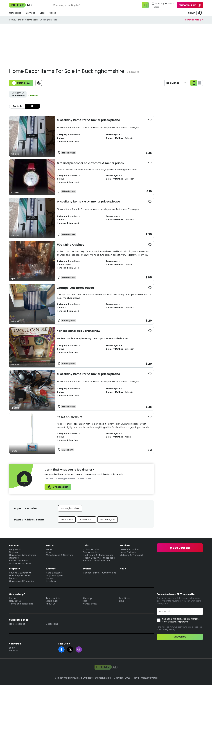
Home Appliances (18, 560)
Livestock (51, 581)
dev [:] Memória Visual (145, 677)
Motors (50, 545)
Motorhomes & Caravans (59, 555)
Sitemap (87, 598)
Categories (15, 12)
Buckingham (86, 519)
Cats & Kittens (54, 572)
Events (87, 568)
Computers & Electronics (22, 555)
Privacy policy (90, 603)
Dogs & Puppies (54, 575)
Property (14, 568)
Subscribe (180, 636)
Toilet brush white (69, 417)
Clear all (33, 95)
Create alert (60, 487)
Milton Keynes (107, 519)
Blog (42, 12)
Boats (49, 549)
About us (50, 603)
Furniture (14, 557)
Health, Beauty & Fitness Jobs (99, 557)
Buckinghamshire (70, 508)
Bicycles (13, 552)
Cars (48, 552)
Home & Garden (128, 552)
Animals (51, 568)
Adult (123, 568)
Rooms (13, 578)
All (32, 106)
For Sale (20, 19)
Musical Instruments (20, 563)
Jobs (86, 545)
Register (13, 650)
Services (30, 12)
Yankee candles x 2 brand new (78, 331)
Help (85, 600)
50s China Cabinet (70, 245)
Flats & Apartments (19, 575)
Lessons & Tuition (129, 549)
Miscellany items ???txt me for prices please (88, 120)
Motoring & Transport (131, 555)
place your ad (187, 5)
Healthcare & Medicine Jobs (98, 555)
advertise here (192, 19)
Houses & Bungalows (20, 572)
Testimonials (53, 598)
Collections (52, 623)
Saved (53, 12)
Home (12, 19)
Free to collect (17, 623)
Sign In (191, 12)
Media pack (52, 600)
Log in (12, 647)
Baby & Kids (15, 549)
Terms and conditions (21, 603)
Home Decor (32, 19)
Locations (124, 598)
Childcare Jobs (91, 549)
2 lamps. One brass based (75, 288)
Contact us (15, 600)
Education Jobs (91, 552)
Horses (49, 578)
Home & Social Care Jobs (96, 560)
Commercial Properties (21, 581)
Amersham (67, 519)
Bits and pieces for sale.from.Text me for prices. (90, 163)
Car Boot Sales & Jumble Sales (99, 572)
